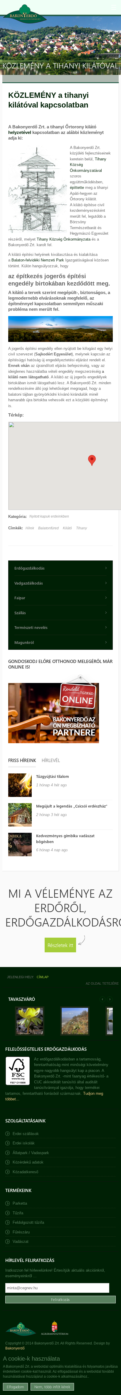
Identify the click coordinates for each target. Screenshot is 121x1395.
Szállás (20, 612)
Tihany (81, 528)
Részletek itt (60, 944)
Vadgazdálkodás (28, 582)
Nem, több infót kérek (52, 1386)
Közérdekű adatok (28, 1162)
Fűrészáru (21, 1232)
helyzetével (20, 132)
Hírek (30, 528)
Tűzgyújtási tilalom (52, 776)
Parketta (20, 1203)
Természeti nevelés (31, 627)
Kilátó (67, 528)
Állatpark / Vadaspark (31, 1153)
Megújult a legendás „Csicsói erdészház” (71, 805)
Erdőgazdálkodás (29, 567)
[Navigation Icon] (113, 7)
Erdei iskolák (24, 1143)
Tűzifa (18, 1213)
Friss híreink (22, 760)
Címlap (42, 977)
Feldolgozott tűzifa (28, 1222)
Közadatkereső (25, 1172)
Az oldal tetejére (102, 983)
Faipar (19, 597)
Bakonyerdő (15, 1348)
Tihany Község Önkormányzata (63, 239)
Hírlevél (51, 760)
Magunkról (24, 642)
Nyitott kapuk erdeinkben (49, 516)
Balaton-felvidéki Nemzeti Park (37, 260)
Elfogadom (15, 1386)
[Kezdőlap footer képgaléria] (29, 1034)
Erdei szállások (26, 1134)
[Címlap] (25, 13)
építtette (77, 187)
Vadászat (20, 1241)
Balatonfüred (48, 528)
